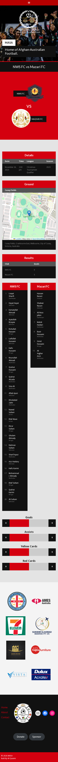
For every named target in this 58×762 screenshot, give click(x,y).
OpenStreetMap (38, 238)
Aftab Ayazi (13, 393)
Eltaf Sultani (13, 483)
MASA (9, 42)
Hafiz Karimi (14, 468)
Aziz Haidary (14, 462)
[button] (29, 213)
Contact (5, 717)
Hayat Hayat (14, 303)
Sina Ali (12, 386)
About (4, 712)
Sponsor (36, 736)
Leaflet (18, 238)
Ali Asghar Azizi (40, 353)
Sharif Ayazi (13, 455)
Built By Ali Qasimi (8, 758)
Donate (20, 736)
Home (4, 707)
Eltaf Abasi (13, 419)
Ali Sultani (13, 499)
